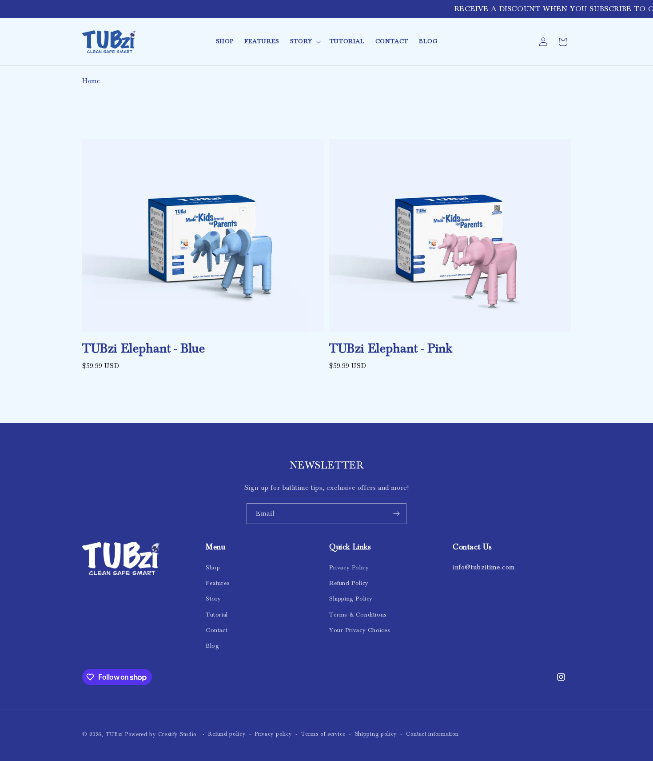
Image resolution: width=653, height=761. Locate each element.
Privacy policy (273, 734)
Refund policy (226, 734)
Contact (216, 630)
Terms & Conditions (358, 614)
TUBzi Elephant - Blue (143, 348)
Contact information (432, 734)
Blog (212, 645)
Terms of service (323, 734)
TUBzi (114, 734)
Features (218, 583)
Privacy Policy (349, 567)
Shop (213, 567)
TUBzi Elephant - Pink (391, 348)
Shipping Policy (351, 598)
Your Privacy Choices (359, 630)
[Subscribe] (396, 513)
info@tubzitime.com (484, 567)
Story (213, 598)
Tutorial (217, 614)
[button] (304, 41)
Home (91, 81)
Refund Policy (349, 583)
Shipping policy (376, 734)
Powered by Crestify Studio (162, 734)
